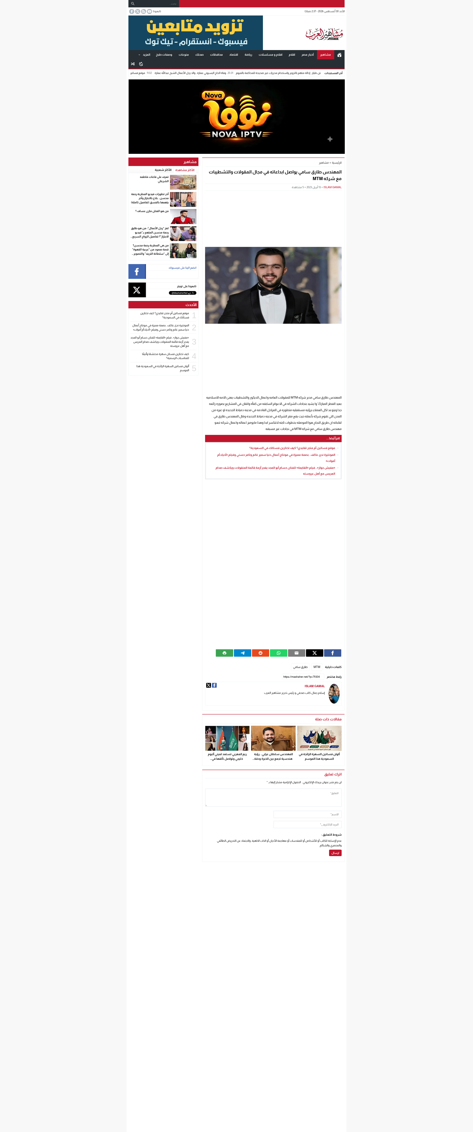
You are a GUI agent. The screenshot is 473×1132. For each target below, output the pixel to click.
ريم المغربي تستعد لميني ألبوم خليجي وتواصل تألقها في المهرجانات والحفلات (227, 759)
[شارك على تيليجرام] (242, 653)
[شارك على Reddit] (260, 653)
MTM (317, 666)
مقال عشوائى (132, 64)
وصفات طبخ (164, 54)
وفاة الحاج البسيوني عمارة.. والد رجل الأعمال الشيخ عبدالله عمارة (234, 72)
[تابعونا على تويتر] (137, 11)
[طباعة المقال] (224, 653)
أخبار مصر (308, 54)
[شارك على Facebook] (333, 653)
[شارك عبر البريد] (296, 653)
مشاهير (325, 54)
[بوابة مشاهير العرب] (304, 33)
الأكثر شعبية (163, 169)
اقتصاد (233, 54)
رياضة (248, 54)
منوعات (184, 54)
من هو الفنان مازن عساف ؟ (152, 211)
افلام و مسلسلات (270, 54)
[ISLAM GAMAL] (334, 694)
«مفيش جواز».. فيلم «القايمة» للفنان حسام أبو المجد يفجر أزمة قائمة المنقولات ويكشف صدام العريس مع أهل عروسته (159, 341)
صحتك (199, 54)
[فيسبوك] (214, 685)
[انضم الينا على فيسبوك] (131, 11)
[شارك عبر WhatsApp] (278, 653)
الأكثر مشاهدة (184, 170)
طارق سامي (300, 666)
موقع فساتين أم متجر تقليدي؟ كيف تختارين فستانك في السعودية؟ (151, 72)
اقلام (292, 54)
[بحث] (132, 3)
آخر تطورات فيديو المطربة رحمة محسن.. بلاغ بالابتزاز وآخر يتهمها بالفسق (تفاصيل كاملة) (150, 198)
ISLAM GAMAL (333, 187)
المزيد (146, 54)
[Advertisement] (273, 218)
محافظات (216, 54)
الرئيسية (339, 54)
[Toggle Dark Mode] (141, 63)
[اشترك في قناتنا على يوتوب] (149, 11)
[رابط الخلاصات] (143, 11)
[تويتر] (208, 685)
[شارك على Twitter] (314, 653)
